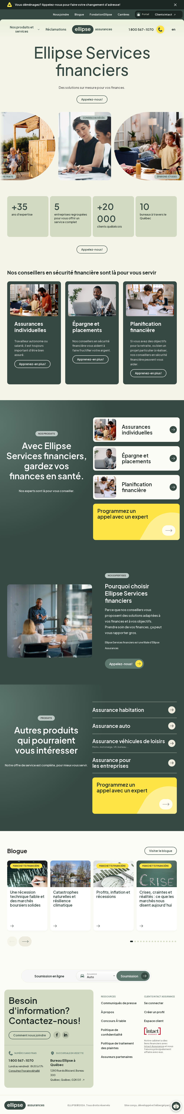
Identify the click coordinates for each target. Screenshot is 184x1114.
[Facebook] (57, 1035)
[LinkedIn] (65, 1035)
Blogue (79, 14)
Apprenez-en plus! (32, 364)
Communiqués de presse (119, 1003)
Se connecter (153, 1003)
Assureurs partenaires (117, 1057)
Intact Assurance (154, 1046)
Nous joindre (61, 14)
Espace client (154, 1021)
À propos (107, 1012)
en (173, 29)
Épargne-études (134, 176)
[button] (175, 4)
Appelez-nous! (92, 99)
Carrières (123, 14)
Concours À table (113, 1021)
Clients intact (163, 14)
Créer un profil (154, 1012)
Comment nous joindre (29, 1035)
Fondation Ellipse (101, 14)
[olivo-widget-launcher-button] (176, 1106)
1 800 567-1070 (21, 1060)
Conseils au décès (61, 117)
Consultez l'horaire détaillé (24, 1070)
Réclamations (56, 29)
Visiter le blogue (160, 851)
